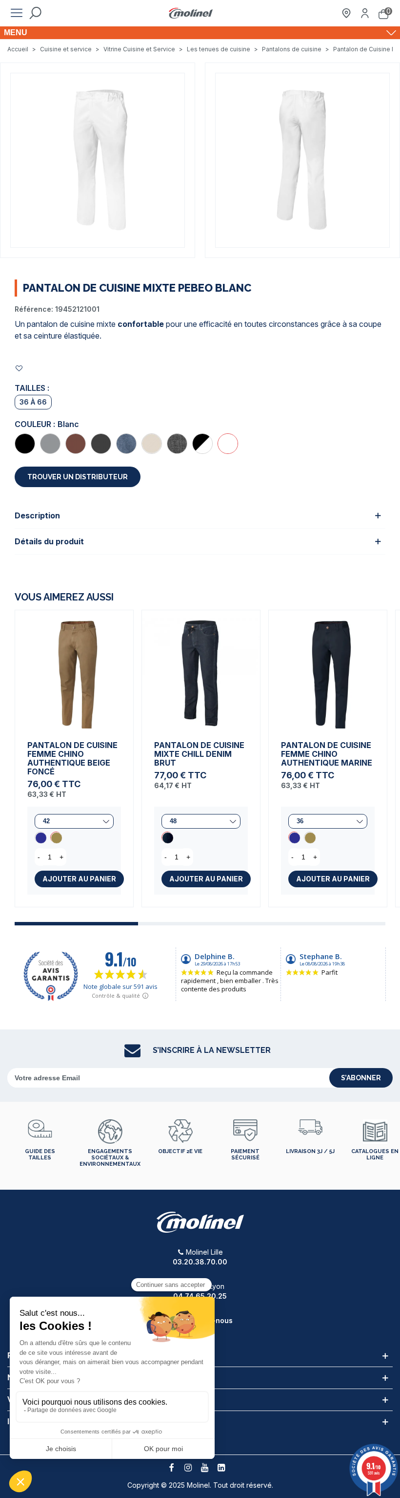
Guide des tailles (40, 1154)
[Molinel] (191, 13)
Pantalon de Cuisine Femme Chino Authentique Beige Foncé (72, 758)
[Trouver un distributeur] (346, 13)
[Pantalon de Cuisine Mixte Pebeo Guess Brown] (75, 443)
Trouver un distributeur (77, 477)
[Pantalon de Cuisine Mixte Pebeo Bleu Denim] (126, 443)
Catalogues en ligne (375, 1154)
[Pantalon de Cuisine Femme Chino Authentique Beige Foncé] (74, 669)
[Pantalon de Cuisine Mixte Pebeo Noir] (25, 443)
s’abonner (361, 1078)
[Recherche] (35, 13)
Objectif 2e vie (180, 1151)
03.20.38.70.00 (200, 1262)
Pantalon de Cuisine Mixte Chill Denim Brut (199, 754)
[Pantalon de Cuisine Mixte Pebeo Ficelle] (151, 443)
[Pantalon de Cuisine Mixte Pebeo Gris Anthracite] (101, 443)
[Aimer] (19, 368)
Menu (15, 32)
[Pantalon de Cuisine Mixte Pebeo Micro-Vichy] (177, 443)
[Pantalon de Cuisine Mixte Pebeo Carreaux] (202, 443)
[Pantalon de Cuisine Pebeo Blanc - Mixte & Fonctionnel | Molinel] (97, 159)
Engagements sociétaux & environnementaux (110, 1157)
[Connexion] (365, 13)
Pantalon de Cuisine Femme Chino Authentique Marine (326, 754)
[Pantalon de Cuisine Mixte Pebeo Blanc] (228, 443)
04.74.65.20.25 (200, 1296)
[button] (76, 923)
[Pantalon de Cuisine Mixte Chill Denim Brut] (201, 669)
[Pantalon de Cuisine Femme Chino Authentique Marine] (40, 837)
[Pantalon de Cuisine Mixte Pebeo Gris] (50, 443)
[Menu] (16, 13)
